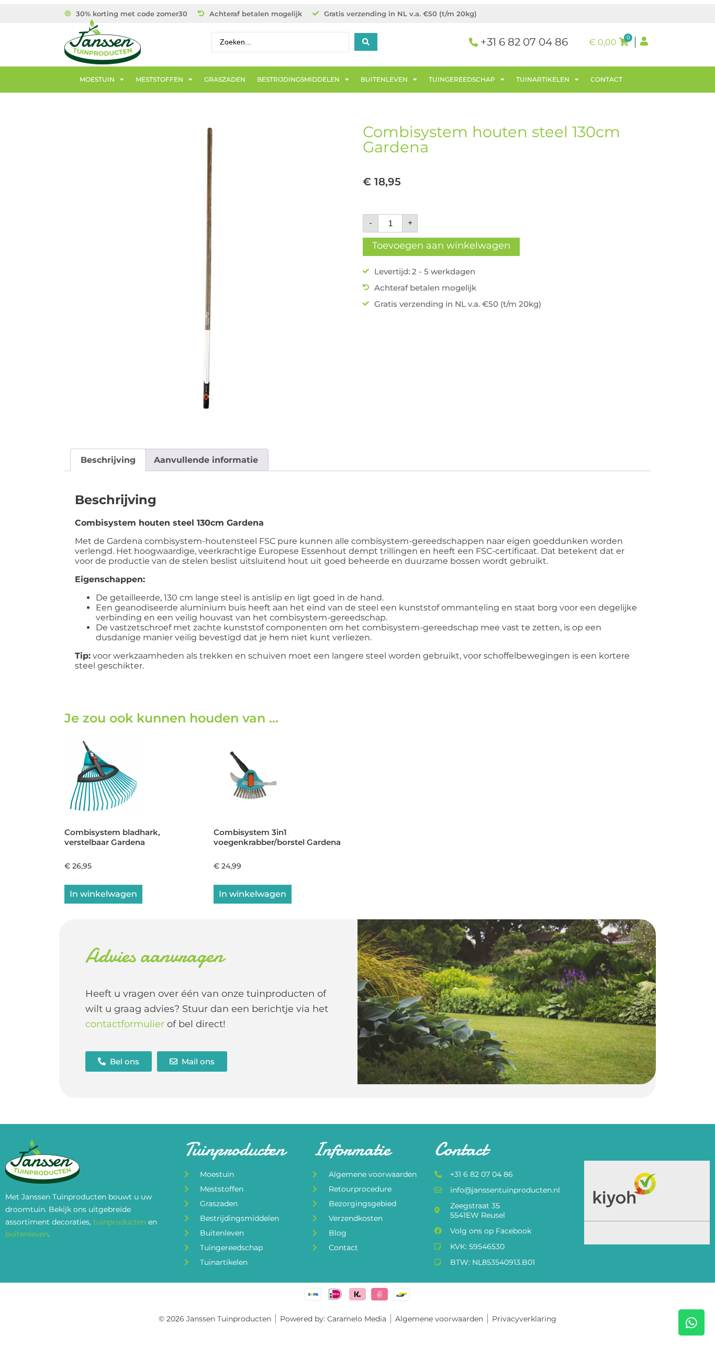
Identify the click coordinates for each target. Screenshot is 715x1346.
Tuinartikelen (542, 79)
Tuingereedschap (462, 79)
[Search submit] (365, 42)
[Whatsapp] (691, 1322)
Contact (606, 79)
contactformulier (124, 1024)
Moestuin (97, 79)
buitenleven (26, 1234)
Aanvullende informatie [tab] (206, 460)
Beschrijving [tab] (108, 460)
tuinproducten (120, 1222)
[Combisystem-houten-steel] (208, 268)
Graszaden (224, 79)
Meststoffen (159, 79)
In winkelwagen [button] (103, 894)
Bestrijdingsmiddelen (298, 79)
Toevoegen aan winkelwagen (441, 245)
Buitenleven (384, 79)
